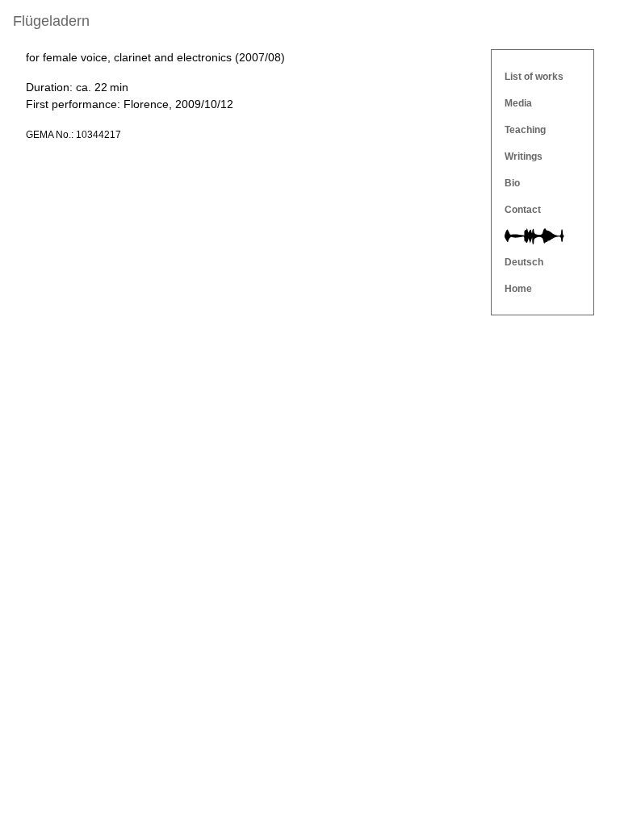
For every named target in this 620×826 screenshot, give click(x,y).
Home (518, 288)
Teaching (525, 130)
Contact (523, 209)
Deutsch (524, 262)
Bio (512, 183)
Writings (523, 156)
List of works (534, 76)
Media (518, 103)
